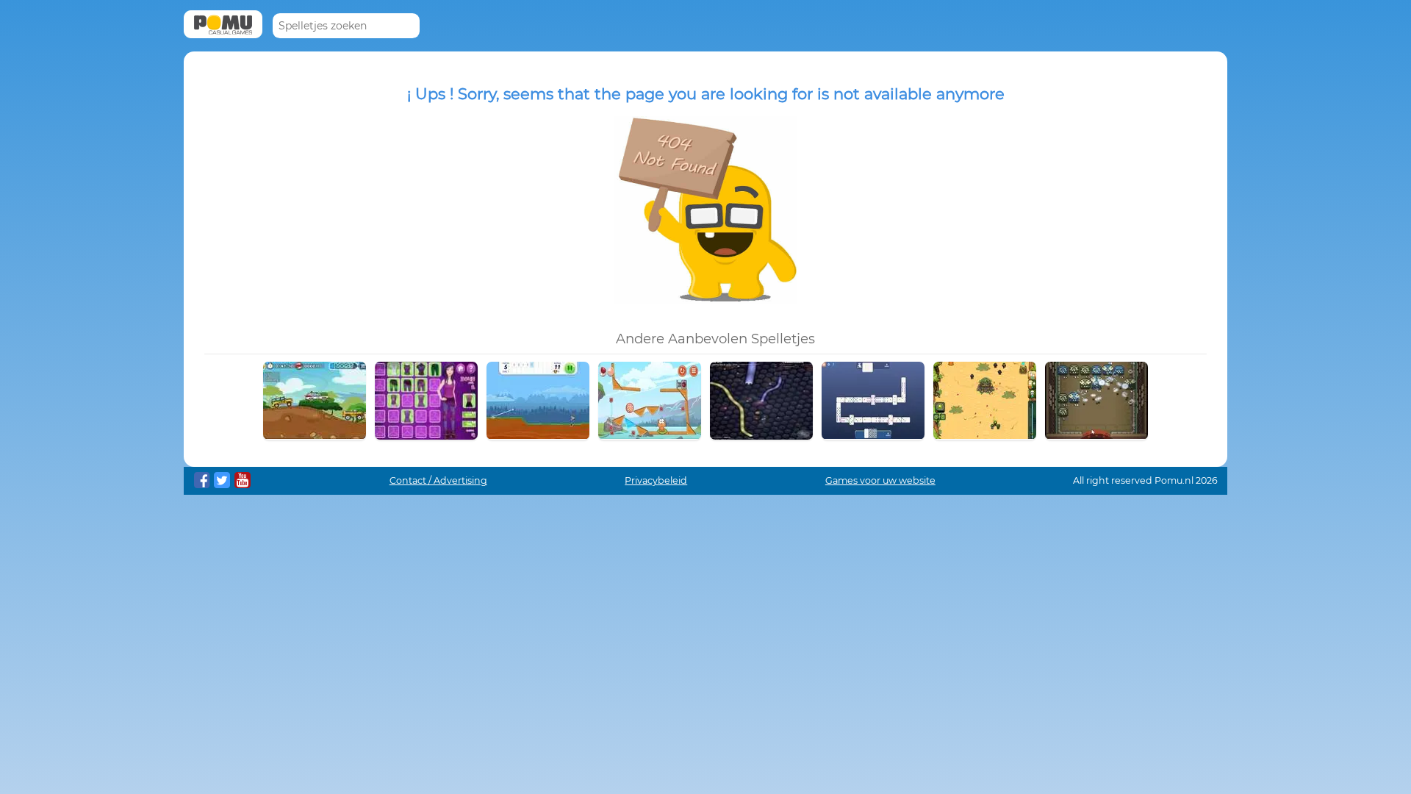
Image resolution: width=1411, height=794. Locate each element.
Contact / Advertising (438, 480)
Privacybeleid (656, 480)
